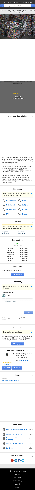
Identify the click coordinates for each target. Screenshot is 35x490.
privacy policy (17, 481)
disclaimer (17, 477)
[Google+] (12, 460)
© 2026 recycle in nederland (17, 471)
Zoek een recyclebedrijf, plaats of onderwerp (17, 2)
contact (17, 487)
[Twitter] (22, 460)
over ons (17, 474)
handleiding (17, 484)
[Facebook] (19, 460)
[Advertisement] (17, 59)
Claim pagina (17, 344)
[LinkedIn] (15, 460)
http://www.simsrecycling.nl (10, 380)
